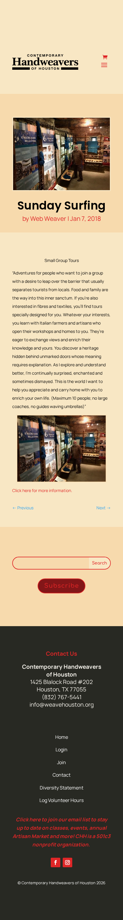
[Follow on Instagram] (67, 862)
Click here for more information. (42, 490)
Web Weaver (48, 218)
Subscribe (61, 585)
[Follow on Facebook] (55, 862)
